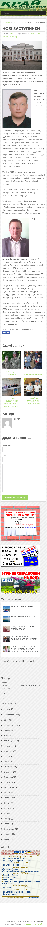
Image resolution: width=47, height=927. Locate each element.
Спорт (6, 823)
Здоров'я (7, 751)
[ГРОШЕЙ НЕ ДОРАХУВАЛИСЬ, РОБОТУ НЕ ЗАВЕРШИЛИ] (33, 386)
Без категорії (9, 715)
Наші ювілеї (9, 787)
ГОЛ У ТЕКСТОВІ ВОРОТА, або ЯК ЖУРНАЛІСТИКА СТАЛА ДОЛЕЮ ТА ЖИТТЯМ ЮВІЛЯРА (24, 649)
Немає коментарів (10, 36)
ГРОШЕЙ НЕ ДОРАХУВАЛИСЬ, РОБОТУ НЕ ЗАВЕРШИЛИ (33, 401)
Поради (7, 813)
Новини (7, 792)
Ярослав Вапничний (33, 924)
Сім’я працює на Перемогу (12, 373)
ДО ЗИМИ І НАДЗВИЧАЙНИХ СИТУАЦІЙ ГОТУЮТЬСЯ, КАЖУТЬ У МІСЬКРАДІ (12, 402)
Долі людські (9, 740)
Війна (6, 720)
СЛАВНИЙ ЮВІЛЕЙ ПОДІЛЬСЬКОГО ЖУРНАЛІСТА (24, 637)
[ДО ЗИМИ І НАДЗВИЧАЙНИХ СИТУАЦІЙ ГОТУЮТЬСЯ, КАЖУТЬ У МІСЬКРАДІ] (12, 386)
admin (12, 33)
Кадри (6, 761)
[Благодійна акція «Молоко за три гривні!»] (33, 359)
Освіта (6, 803)
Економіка (8, 746)
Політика (7, 808)
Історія (7, 756)
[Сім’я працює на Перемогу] (12, 359)
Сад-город (8, 818)
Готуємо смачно (11, 725)
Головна (6, 22)
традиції (7, 834)
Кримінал (8, 766)
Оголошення (9, 798)
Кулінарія (8, 772)
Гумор (6, 730)
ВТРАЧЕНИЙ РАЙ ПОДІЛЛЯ (23, 616)
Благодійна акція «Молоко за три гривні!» (33, 373)
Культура (8, 777)
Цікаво (6, 839)
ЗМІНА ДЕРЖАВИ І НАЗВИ (22, 606)
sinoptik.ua (15, 703)
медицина (8, 782)
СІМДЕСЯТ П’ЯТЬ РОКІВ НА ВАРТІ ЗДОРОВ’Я (22, 627)
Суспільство (18, 22)
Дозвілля (7, 735)
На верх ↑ (41, 921)
